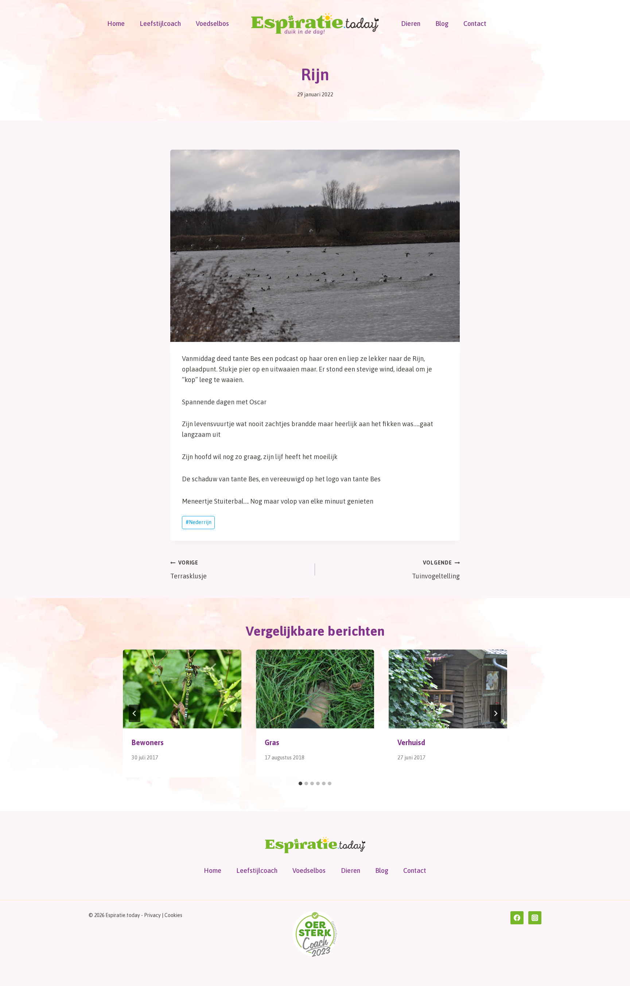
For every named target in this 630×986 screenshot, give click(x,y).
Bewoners (148, 742)
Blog (441, 23)
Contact (474, 23)
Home (116, 23)
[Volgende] (495, 713)
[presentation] (182, 689)
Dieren (410, 23)
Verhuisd (411, 742)
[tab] (300, 783)
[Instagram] (534, 917)
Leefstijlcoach (160, 23)
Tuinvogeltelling (436, 570)
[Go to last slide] (134, 713)
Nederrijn (198, 522)
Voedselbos (212, 23)
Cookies (173, 915)
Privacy (152, 915)
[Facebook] (517, 917)
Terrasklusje (188, 570)
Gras (272, 742)
